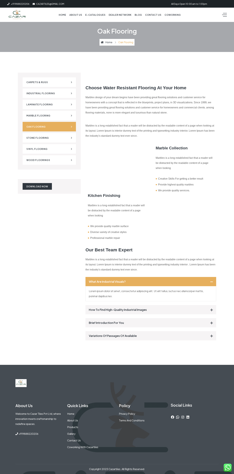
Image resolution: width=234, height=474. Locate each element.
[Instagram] (183, 416)
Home (62, 14)
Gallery (71, 433)
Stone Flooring (37, 137)
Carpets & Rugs (37, 82)
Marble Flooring (38, 115)
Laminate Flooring (39, 104)
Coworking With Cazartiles (82, 447)
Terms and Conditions (132, 420)
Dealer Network (120, 14)
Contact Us (153, 14)
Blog (138, 14)
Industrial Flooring (40, 93)
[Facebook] (172, 416)
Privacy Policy (127, 413)
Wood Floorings (38, 160)
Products (72, 427)
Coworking (173, 14)
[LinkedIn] (188, 416)
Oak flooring (36, 126)
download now (37, 186)
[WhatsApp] (178, 416)
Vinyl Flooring (37, 148)
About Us (75, 14)
